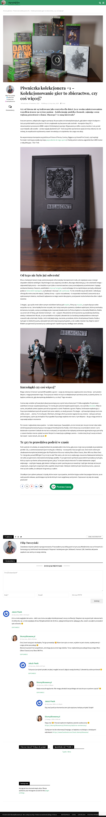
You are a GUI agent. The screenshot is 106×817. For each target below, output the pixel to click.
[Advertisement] (61, 512)
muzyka (79, 305)
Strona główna (7, 11)
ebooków (92, 406)
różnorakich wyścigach (34, 291)
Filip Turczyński (10, 96)
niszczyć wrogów (55, 288)
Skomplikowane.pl (27, 636)
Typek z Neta (66, 752)
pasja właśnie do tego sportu (56, 140)
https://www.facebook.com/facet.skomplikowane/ (71, 732)
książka (66, 305)
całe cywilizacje (64, 291)
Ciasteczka (81, 815)
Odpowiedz (15, 627)
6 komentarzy (10, 110)
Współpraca (65, 815)
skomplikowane (11, 101)
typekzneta (11, 97)
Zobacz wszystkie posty (94, 536)
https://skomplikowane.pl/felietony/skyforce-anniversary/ (66, 725)
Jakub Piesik (17, 612)
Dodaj (96, 601)
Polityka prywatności (94, 815)
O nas (74, 815)
